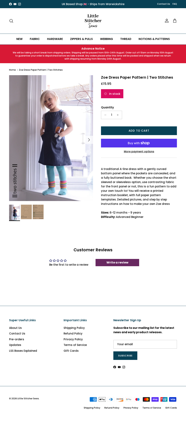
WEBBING (106, 39)
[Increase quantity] (119, 115)
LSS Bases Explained (23, 351)
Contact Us (163, 3)
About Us (15, 328)
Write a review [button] (117, 262)
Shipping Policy (74, 328)
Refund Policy (73, 333)
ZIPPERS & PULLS (81, 39)
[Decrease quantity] (104, 115)
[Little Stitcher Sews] (93, 21)
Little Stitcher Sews (28, 398)
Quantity (107, 107)
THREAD (125, 39)
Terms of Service (75, 345)
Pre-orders (16, 339)
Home (12, 69)
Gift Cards (71, 351)
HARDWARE (55, 39)
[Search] (11, 21)
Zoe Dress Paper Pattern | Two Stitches (41, 69)
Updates (15, 345)
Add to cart (139, 131)
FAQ (175, 3)
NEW (19, 39)
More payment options (139, 151)
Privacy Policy (73, 339)
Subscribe (125, 355)
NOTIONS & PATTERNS (154, 39)
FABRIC (35, 39)
